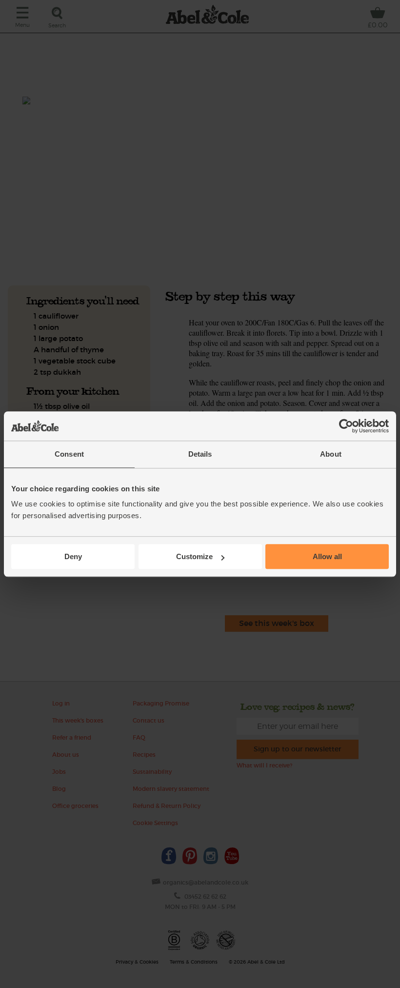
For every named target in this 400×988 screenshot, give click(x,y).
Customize (194, 556)
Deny (73, 556)
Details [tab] (200, 454)
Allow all (327, 556)
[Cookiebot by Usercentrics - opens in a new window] (346, 426)
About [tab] (330, 454)
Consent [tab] (69, 454)
